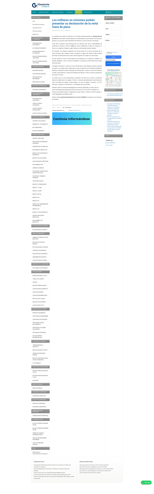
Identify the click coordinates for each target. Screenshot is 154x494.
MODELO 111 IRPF (37, 187)
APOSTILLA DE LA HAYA (39, 298)
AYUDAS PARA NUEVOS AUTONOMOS (39, 52)
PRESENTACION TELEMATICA (40, 146)
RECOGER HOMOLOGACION (39, 285)
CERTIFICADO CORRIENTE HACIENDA (39, 176)
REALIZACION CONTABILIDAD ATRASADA (40, 142)
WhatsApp (147, 482)
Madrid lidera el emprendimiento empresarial (40, 453)
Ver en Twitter (109, 145)
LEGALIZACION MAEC (38, 292)
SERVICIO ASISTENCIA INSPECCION (38, 216)
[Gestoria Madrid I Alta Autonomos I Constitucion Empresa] (41, 5)
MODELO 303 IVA (37, 194)
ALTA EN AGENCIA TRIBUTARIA (40, 161)
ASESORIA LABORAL (38, 70)
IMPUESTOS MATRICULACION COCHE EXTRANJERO (40, 359)
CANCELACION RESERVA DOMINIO (39, 354)
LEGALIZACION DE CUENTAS (40, 260)
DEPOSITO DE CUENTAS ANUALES (39, 243)
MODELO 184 (36, 197)
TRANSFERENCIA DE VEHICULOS (38, 345)
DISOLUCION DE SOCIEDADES (40, 253)
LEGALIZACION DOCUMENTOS (40, 288)
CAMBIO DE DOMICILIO (38, 168)
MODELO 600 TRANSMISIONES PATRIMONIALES (40, 204)
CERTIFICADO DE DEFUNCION (40, 319)
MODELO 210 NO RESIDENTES (40, 212)
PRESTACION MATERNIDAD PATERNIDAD (40, 438)
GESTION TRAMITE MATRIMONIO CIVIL (37, 336)
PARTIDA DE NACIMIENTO (39, 312)
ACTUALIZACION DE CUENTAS (40, 247)
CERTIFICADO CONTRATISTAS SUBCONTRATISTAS (40, 172)
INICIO (34, 12)
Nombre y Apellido (110, 23)
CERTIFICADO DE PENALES (39, 332)
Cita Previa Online (37, 31)
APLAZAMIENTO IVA (38, 164)
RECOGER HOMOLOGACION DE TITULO (40, 376)
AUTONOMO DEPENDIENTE (39, 48)
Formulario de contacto (38, 24)
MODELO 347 (36, 200)
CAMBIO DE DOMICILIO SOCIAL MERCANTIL (40, 238)
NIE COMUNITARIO (37, 127)
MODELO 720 (36, 209)
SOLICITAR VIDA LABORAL (39, 73)
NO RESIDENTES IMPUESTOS (40, 149)
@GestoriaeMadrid (110, 142)
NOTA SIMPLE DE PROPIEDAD (40, 268)
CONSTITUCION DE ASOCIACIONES (37, 109)
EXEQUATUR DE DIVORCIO (39, 302)
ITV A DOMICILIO (37, 363)
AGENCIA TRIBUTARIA (38, 138)
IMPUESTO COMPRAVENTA (40, 184)
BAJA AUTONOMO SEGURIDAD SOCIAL (40, 429)
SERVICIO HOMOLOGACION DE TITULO (40, 371)
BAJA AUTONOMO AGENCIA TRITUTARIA (40, 62)
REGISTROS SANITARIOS (39, 403)
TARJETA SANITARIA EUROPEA (38, 443)
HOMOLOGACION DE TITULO (40, 275)
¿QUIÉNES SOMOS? (43, 12)
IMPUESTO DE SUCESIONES (40, 158)
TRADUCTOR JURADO (38, 279)
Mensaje (108, 40)
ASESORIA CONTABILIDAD (39, 89)
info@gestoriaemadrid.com (74, 110)
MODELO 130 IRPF (37, 191)
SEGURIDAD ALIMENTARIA (39, 406)
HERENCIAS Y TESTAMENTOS (40, 124)
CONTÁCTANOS (88, 12)
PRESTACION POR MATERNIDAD (37, 77)
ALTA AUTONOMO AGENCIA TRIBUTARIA (40, 57)
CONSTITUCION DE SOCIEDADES (37, 104)
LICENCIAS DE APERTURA (39, 395)
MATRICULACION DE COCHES (40, 350)
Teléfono (108, 34)
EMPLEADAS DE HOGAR (39, 82)
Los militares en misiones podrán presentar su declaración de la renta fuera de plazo (75, 23)
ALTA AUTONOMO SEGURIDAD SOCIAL (40, 424)
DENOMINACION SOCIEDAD (39, 257)
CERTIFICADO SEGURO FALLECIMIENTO (38, 323)
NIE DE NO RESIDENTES (38, 130)
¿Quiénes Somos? (37, 27)
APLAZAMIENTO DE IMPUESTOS (38, 221)
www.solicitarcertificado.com (114, 95)
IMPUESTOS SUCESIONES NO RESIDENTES (40, 153)
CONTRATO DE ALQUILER (39, 121)
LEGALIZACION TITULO (38, 305)
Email (107, 28)
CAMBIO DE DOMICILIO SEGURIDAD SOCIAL (38, 433)
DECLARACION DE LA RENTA (40, 229)
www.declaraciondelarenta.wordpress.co (117, 93)
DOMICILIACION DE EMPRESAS (40, 415)
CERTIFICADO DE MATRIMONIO (40, 316)
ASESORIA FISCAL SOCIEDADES (37, 99)
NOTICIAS (78, 12)
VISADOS (35, 282)
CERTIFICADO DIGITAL (38, 181)
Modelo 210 (35, 34)
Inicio (34, 21)
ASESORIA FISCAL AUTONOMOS (37, 44)
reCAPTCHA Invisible (111, 60)
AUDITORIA (35, 380)
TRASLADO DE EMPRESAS (39, 250)
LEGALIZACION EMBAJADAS (40, 295)
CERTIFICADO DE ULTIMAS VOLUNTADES (39, 328)
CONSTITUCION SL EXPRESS (40, 113)
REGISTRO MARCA (37, 388)
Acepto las (112, 53)
